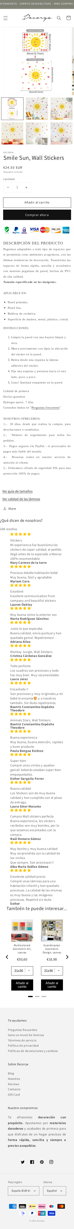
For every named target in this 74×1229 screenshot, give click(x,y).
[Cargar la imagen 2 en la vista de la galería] (37, 108)
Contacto (14, 1089)
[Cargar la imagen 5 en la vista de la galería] (37, 133)
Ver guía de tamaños (17, 491)
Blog (11, 1073)
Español (52, 1190)
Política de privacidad (23, 1045)
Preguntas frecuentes (46, 407)
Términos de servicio (22, 1040)
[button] (5, 18)
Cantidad (9, 179)
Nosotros (14, 1079)
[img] (37, 534)
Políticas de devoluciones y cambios (33, 1051)
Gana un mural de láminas (26, 1035)
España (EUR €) (21, 1190)
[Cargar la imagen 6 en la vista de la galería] (61, 133)
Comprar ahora (37, 215)
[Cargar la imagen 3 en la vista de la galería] (61, 108)
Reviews (13, 1084)
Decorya (40, 1221)
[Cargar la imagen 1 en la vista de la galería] (12, 108)
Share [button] (12, 508)
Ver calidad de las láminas (21, 499)
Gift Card (14, 1094)
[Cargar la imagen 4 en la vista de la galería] (12, 133)
